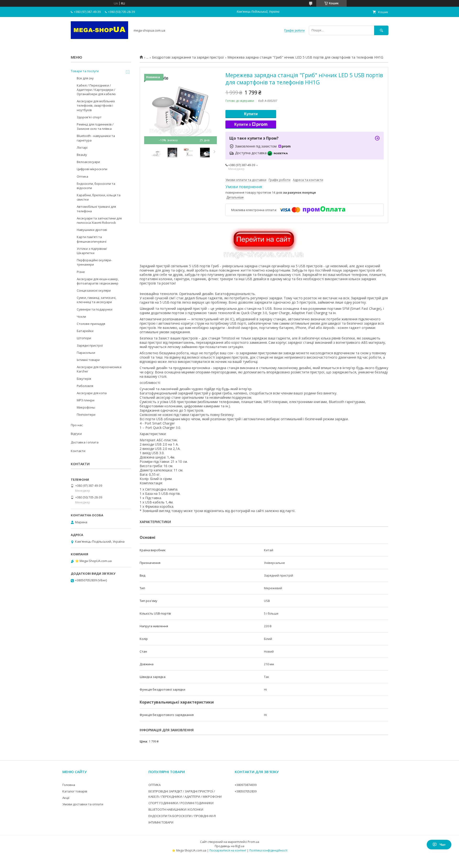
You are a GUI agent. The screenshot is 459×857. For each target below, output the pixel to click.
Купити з (242, 124)
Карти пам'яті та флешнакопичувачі (91, 239)
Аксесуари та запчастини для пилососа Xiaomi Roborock (99, 220)
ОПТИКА (154, 785)
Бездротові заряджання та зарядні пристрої (188, 57)
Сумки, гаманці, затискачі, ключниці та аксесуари (96, 299)
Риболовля (85, 386)
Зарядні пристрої (90, 345)
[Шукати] (381, 30)
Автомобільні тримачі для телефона (96, 208)
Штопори (84, 338)
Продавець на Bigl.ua (229, 846)
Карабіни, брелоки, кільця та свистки (98, 197)
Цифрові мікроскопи (92, 169)
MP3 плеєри (85, 400)
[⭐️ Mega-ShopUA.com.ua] (99, 38)
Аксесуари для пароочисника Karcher (99, 369)
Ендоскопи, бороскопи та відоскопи (96, 185)
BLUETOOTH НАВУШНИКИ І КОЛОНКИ (175, 809)
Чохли (81, 316)
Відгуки (76, 433)
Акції (65, 798)
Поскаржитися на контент (227, 850)
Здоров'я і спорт (89, 117)
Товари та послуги (85, 71)
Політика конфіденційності (268, 850)
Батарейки (85, 331)
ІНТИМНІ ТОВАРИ (160, 822)
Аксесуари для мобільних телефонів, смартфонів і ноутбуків (96, 105)
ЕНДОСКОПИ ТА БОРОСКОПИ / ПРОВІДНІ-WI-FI (182, 816)
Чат (443, 844)
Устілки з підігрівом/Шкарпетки (92, 250)
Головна (68, 785)
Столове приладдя (91, 324)
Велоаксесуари (88, 162)
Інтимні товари (88, 360)
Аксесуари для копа (92, 393)
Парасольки (86, 352)
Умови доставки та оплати (82, 804)
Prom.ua (253, 842)
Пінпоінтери (86, 414)
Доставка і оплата (84, 442)
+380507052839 (246, 791)
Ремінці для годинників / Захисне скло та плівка (95, 126)
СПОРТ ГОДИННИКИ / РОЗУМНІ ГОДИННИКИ (180, 803)
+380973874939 (246, 785)
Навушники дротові (92, 230)
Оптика (82, 176)
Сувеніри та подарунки (94, 309)
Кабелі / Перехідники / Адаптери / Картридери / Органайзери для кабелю (96, 89)
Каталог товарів (74, 791)
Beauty (82, 155)
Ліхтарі (82, 147)
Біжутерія (84, 379)
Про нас (77, 425)
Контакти (78, 451)
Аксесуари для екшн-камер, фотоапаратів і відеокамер (98, 281)
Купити (251, 114)
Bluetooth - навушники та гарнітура (96, 138)
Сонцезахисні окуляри (94, 290)
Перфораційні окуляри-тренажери (94, 262)
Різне (81, 272)
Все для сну (85, 78)
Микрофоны (86, 407)
